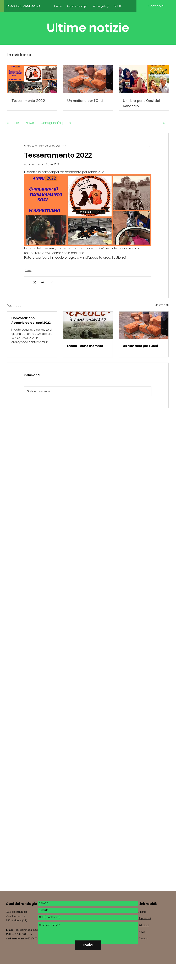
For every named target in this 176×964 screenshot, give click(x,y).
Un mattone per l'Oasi (140, 346)
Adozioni (144, 925)
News (30, 123)
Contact (143, 938)
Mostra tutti (162, 305)
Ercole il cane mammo (85, 346)
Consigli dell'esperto (56, 123)
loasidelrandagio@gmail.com (31, 929)
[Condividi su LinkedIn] (42, 282)
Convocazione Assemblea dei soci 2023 (31, 320)
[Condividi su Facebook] (26, 282)
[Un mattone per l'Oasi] (143, 325)
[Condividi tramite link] (51, 282)
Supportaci (145, 918)
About (142, 911)
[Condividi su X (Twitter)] (34, 282)
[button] (164, 122)
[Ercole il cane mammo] (88, 325)
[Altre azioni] (149, 146)
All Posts (13, 123)
